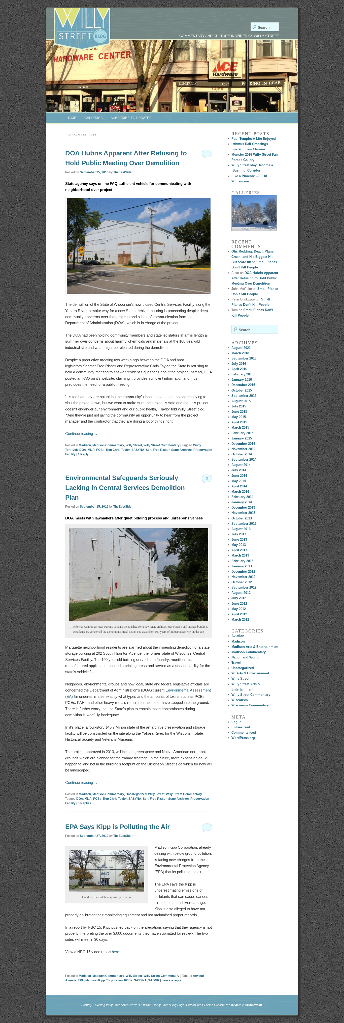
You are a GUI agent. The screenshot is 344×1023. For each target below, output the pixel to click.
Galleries (93, 118)
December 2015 (243, 385)
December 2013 (243, 507)
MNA (91, 450)
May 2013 (238, 545)
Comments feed (243, 732)
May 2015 (238, 417)
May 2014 (238, 481)
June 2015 (239, 411)
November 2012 (243, 577)
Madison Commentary (108, 445)
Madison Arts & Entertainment (254, 647)
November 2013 (243, 513)
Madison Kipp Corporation (104, 980)
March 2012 (240, 619)
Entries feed (240, 727)
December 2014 (243, 444)
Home (71, 118)
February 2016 (242, 374)
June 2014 (239, 476)
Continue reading (81, 433)
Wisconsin (239, 700)
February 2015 (242, 433)
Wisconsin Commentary (250, 705)
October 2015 (241, 390)
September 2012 (243, 587)
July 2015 (238, 406)
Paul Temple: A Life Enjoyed (253, 139)
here (115, 952)
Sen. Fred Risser (158, 450)
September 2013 (243, 524)
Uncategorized (136, 794)
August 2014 (241, 465)
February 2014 (242, 497)
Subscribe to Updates (131, 118)
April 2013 (239, 550)
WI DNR (153, 980)
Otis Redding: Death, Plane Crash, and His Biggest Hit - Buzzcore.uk (252, 257)
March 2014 (240, 491)
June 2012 (239, 603)
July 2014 (238, 470)
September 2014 (243, 459)
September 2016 (243, 358)
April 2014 (239, 486)
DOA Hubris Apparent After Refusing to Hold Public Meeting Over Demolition (254, 278)
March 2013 (240, 555)
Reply (83, 454)
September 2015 (243, 396)
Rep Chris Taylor (118, 450)
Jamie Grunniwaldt (248, 1005)
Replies (84, 803)
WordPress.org (243, 738)
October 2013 (241, 518)
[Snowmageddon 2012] (254, 213)
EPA (81, 980)
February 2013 (242, 561)
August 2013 (241, 529)
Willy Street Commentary (162, 445)
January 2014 (241, 502)
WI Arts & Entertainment (250, 673)
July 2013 (238, 534)
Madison (85, 445)
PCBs (100, 450)
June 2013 (239, 539)
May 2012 (238, 609)
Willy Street (134, 445)
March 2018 (240, 353)
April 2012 (239, 614)
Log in (236, 722)
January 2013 (241, 566)
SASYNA (137, 450)
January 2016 (241, 379)
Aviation (237, 636)
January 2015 (241, 438)
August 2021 (241, 348)
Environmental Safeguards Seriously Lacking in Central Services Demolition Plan (125, 487)
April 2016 (239, 369)
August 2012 (241, 593)
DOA (82, 450)
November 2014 (243, 449)
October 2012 (241, 582)
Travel (236, 663)
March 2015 (240, 427)
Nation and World (245, 657)
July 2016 (238, 364)
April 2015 (239, 422)
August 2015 (241, 401)
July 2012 (238, 598)
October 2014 (241, 454)
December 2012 (243, 571)
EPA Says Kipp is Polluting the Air (117, 827)
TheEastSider (123, 172)
